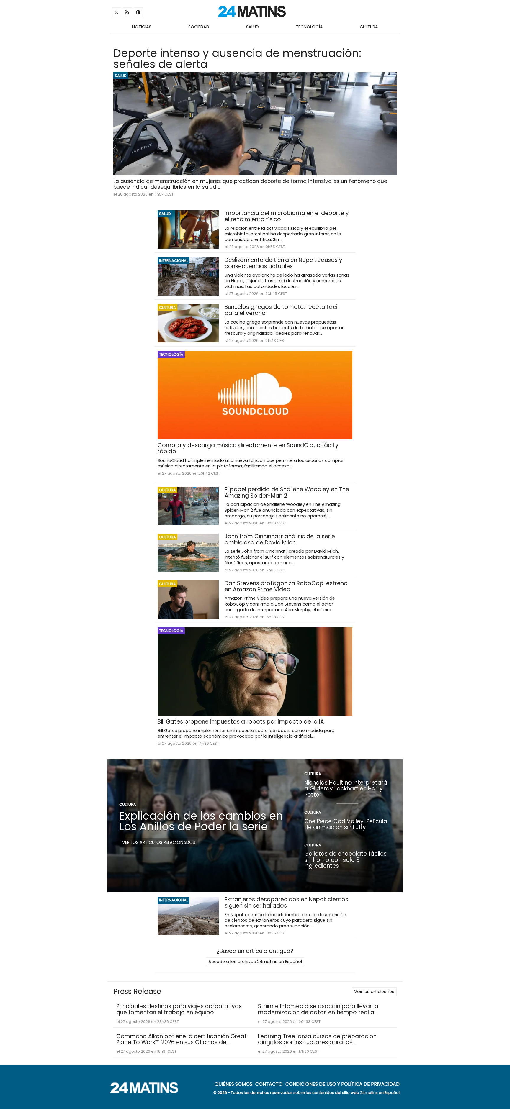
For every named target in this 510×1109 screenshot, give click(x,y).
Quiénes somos (233, 1084)
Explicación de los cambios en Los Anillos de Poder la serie (201, 821)
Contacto (268, 1084)
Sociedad (198, 27)
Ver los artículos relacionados (158, 842)
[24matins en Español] (147, 1091)
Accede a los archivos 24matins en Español (255, 961)
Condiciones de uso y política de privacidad (342, 1084)
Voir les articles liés (374, 992)
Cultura (369, 27)
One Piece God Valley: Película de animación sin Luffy (345, 824)
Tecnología (309, 27)
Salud (252, 27)
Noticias (141, 27)
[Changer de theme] (138, 12)
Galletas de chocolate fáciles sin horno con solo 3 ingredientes (345, 860)
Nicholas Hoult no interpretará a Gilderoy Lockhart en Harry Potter (345, 788)
